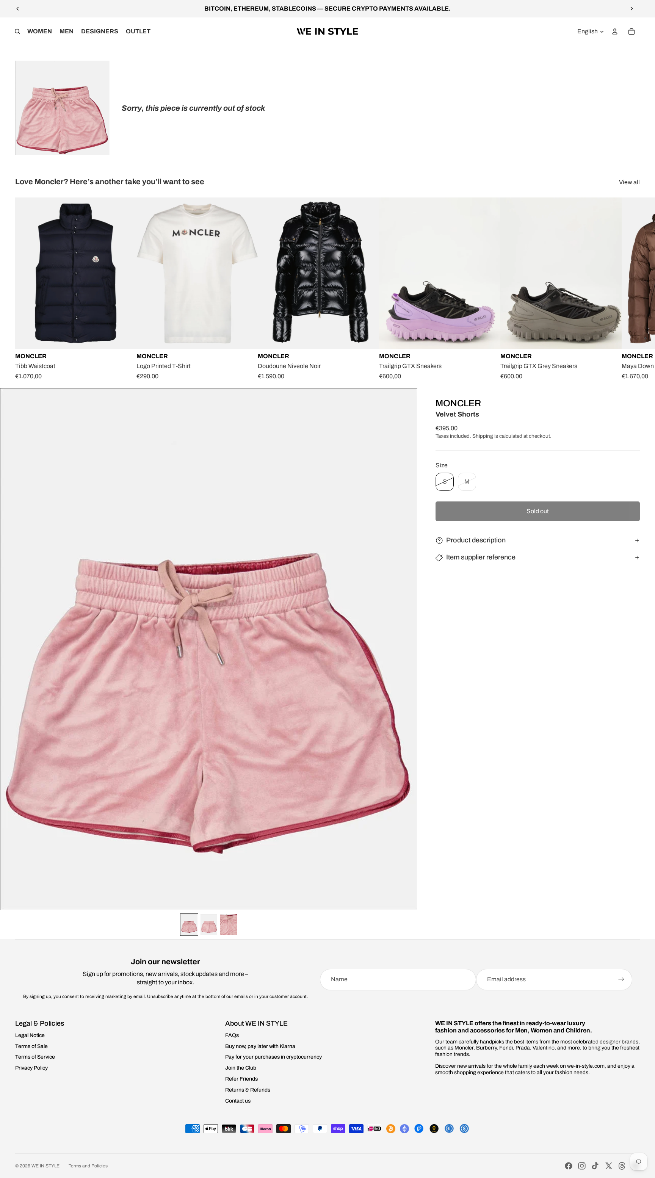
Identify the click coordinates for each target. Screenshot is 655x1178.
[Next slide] (631, 8)
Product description (476, 540)
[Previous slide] (17, 8)
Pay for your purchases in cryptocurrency (273, 1057)
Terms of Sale (31, 1046)
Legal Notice (30, 1035)
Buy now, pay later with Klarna (260, 1046)
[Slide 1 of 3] (189, 924)
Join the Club (240, 1068)
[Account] (614, 31)
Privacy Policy (31, 1068)
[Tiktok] (595, 1165)
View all (629, 182)
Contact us (238, 1101)
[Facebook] (568, 1165)
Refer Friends (241, 1079)
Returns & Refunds (247, 1090)
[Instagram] (581, 1165)
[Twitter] (608, 1165)
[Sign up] (621, 979)
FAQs (232, 1035)
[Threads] (622, 1165)
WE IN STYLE (45, 1166)
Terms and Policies (88, 1166)
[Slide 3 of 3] (228, 924)
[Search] (17, 31)
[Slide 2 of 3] (209, 924)
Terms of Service (35, 1057)
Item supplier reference (481, 557)
